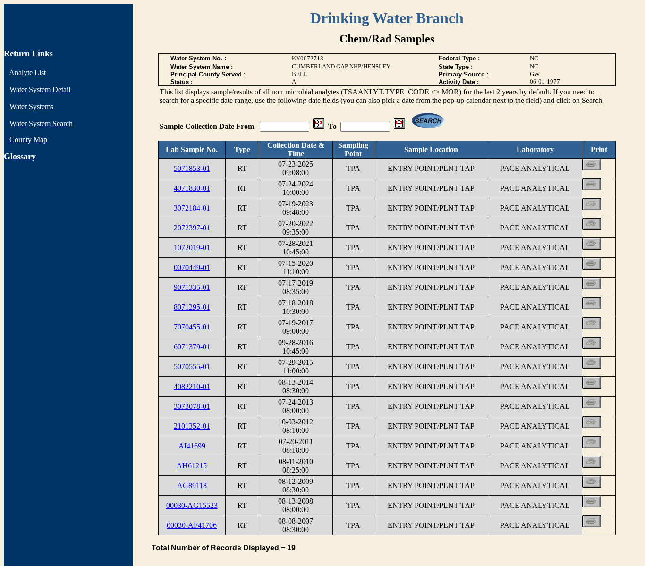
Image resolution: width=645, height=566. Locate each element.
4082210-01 (192, 386)
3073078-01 (192, 406)
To (332, 126)
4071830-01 (192, 188)
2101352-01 (192, 426)
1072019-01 (192, 248)
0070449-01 (192, 267)
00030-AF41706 (192, 525)
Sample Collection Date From (208, 126)
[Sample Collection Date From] (318, 126)
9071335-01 (192, 287)
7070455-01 (192, 327)
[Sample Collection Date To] (399, 126)
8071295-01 (192, 307)
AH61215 (192, 466)
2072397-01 (192, 228)
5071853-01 (192, 168)
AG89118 (192, 486)
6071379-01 (192, 347)
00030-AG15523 (192, 505)
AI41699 (191, 446)
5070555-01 (192, 367)
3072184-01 (192, 208)
